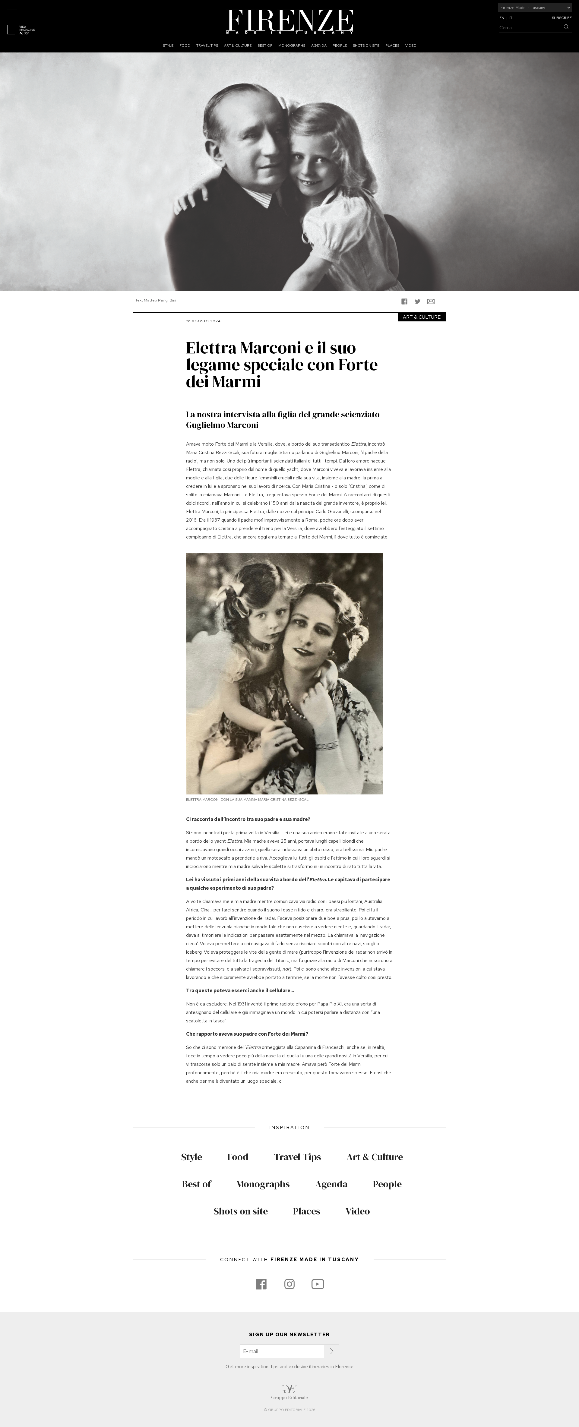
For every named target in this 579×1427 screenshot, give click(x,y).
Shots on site (366, 45)
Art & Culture (238, 45)
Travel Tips (207, 45)
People (340, 45)
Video (410, 45)
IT (510, 17)
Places (392, 45)
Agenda (319, 45)
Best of (265, 45)
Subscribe (562, 17)
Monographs (291, 45)
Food (184, 45)
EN (501, 17)
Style (168, 45)
